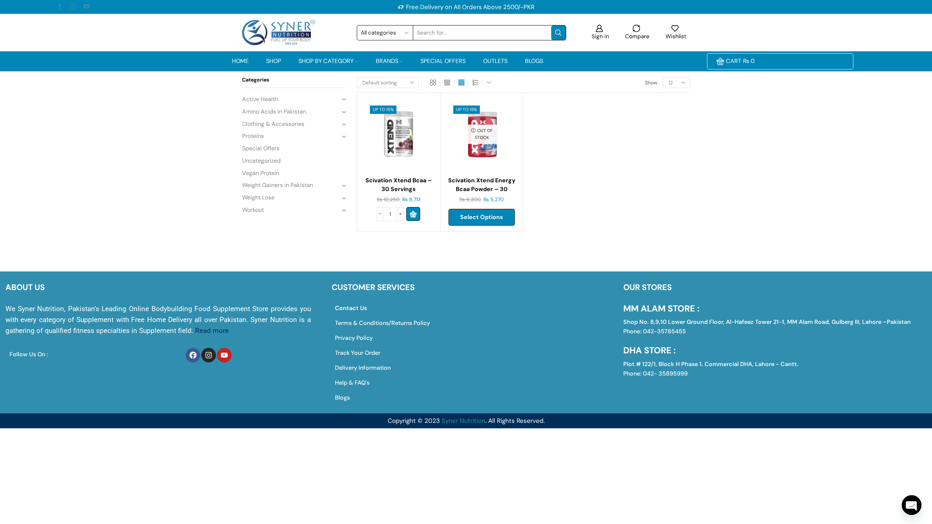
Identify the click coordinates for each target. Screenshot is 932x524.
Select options (481, 217)
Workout (253, 210)
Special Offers (443, 61)
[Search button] (558, 32)
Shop (273, 61)
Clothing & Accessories (273, 124)
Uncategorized (261, 160)
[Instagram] (73, 7)
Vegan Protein (260, 173)
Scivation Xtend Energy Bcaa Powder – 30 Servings (482, 189)
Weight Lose (258, 197)
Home (240, 61)
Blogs (534, 61)
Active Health (260, 99)
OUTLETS (495, 61)
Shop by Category (326, 61)
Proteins (253, 136)
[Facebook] (60, 7)
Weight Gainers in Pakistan (277, 185)
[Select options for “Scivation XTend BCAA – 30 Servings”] (413, 214)
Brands (387, 61)
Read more (212, 330)
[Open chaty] (911, 505)
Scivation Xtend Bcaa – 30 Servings (399, 184)
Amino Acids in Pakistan (274, 111)
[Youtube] (86, 7)
